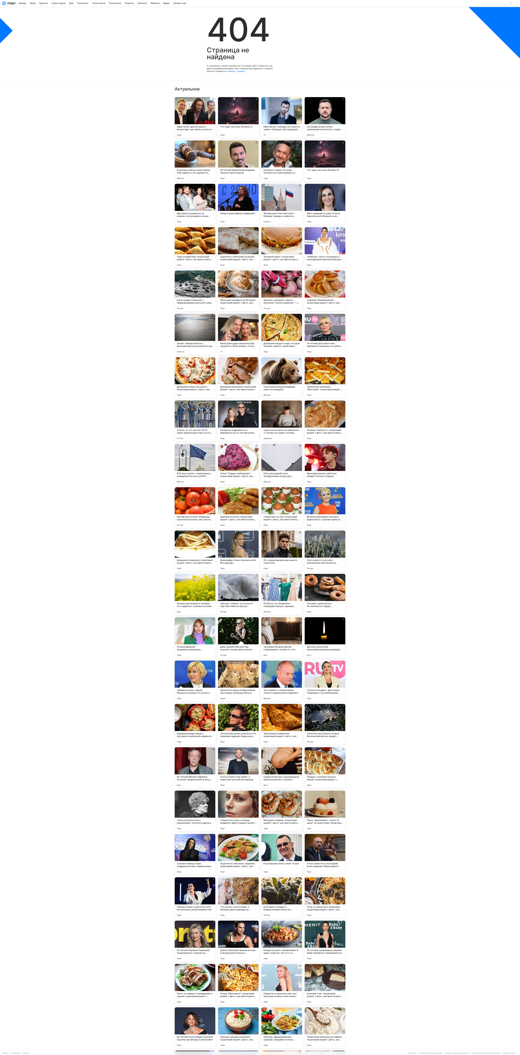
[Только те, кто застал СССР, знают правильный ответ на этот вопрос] (195, 421)
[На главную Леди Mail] (10, 3)
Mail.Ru (5, 1053)
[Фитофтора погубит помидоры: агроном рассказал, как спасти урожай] (195, 507)
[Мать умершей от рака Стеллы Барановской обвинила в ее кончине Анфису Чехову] (325, 204)
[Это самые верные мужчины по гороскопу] (281, 551)
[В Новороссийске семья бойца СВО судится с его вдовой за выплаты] (195, 160)
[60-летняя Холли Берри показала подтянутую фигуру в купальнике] (195, 1027)
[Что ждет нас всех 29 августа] (325, 160)
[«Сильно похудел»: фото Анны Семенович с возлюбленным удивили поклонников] (325, 681)
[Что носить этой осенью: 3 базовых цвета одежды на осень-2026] (238, 897)
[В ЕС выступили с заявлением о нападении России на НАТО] (195, 464)
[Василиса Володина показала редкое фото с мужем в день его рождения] (325, 507)
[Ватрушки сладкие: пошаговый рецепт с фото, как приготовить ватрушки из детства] (281, 811)
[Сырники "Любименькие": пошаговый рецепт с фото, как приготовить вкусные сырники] (325, 290)
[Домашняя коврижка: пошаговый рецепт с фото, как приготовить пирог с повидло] (195, 551)
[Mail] (4, 3)
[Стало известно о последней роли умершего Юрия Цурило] (325, 854)
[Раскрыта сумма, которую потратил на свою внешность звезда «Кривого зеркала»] (281, 160)
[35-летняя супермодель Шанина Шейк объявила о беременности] (325, 941)
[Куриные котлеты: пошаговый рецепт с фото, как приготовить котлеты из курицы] (238, 507)
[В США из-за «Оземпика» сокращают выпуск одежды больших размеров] (281, 594)
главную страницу (236, 71)
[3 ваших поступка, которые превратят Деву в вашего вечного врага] (238, 811)
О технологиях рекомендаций (430, 1053)
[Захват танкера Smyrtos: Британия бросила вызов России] (195, 334)
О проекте (412, 1053)
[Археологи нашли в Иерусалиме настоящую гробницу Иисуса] (238, 681)
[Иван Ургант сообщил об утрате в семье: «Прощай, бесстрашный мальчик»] (281, 117)
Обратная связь (509, 1053)
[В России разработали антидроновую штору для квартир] (281, 464)
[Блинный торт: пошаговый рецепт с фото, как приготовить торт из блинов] (325, 984)
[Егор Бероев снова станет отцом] (281, 854)
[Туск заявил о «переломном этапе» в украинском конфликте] (281, 681)
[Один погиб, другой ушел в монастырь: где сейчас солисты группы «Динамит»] (195, 117)
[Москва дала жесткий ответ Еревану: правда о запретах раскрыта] (281, 204)
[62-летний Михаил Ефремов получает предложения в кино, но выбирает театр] (195, 767)
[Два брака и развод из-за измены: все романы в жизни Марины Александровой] (195, 204)
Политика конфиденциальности (456, 1053)
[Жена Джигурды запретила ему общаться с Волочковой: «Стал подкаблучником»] (238, 334)
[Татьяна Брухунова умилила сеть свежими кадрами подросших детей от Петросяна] (238, 724)
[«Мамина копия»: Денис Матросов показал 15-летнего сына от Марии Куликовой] (195, 681)
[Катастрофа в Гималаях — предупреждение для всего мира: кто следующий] (195, 290)
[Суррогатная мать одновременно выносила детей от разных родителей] (281, 767)
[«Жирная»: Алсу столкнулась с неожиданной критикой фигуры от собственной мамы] (325, 247)
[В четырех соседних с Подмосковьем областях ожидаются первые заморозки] (281, 897)
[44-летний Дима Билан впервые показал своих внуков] (238, 160)
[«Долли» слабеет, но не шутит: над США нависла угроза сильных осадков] (238, 594)
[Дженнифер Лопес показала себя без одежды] (238, 551)
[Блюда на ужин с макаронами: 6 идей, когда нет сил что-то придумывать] (281, 941)
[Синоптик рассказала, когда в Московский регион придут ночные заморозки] (325, 724)
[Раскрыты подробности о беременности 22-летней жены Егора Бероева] (238, 421)
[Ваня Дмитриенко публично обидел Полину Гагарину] (325, 464)
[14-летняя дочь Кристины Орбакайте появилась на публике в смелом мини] (325, 334)
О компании (15, 1053)
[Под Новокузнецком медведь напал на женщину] (281, 377)
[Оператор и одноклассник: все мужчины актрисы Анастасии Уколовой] (281, 984)
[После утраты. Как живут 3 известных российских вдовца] (238, 767)
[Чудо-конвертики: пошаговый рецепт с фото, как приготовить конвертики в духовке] (195, 247)
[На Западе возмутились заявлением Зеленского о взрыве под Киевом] (325, 117)
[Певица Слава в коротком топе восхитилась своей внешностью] (195, 897)
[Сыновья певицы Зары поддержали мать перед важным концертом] (195, 854)
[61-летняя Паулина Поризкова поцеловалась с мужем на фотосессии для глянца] (195, 941)
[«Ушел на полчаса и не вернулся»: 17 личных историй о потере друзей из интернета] (281, 421)
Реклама (25, 1053)
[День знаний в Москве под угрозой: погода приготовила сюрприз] (238, 637)
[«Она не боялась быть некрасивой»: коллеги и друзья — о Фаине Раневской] (195, 811)
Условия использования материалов (485, 1053)
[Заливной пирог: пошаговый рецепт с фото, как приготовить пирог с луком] (281, 247)
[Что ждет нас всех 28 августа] (238, 117)
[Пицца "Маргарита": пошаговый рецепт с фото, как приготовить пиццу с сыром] (238, 984)
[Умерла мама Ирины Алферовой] (238, 204)
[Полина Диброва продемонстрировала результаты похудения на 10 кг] (195, 637)
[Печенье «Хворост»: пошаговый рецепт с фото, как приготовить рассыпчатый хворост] (325, 421)
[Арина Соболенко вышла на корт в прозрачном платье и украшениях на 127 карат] (238, 941)
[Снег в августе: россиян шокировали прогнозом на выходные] (325, 551)
